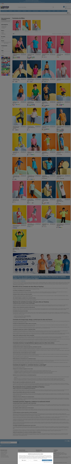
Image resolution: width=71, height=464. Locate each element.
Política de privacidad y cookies (48, 462)
